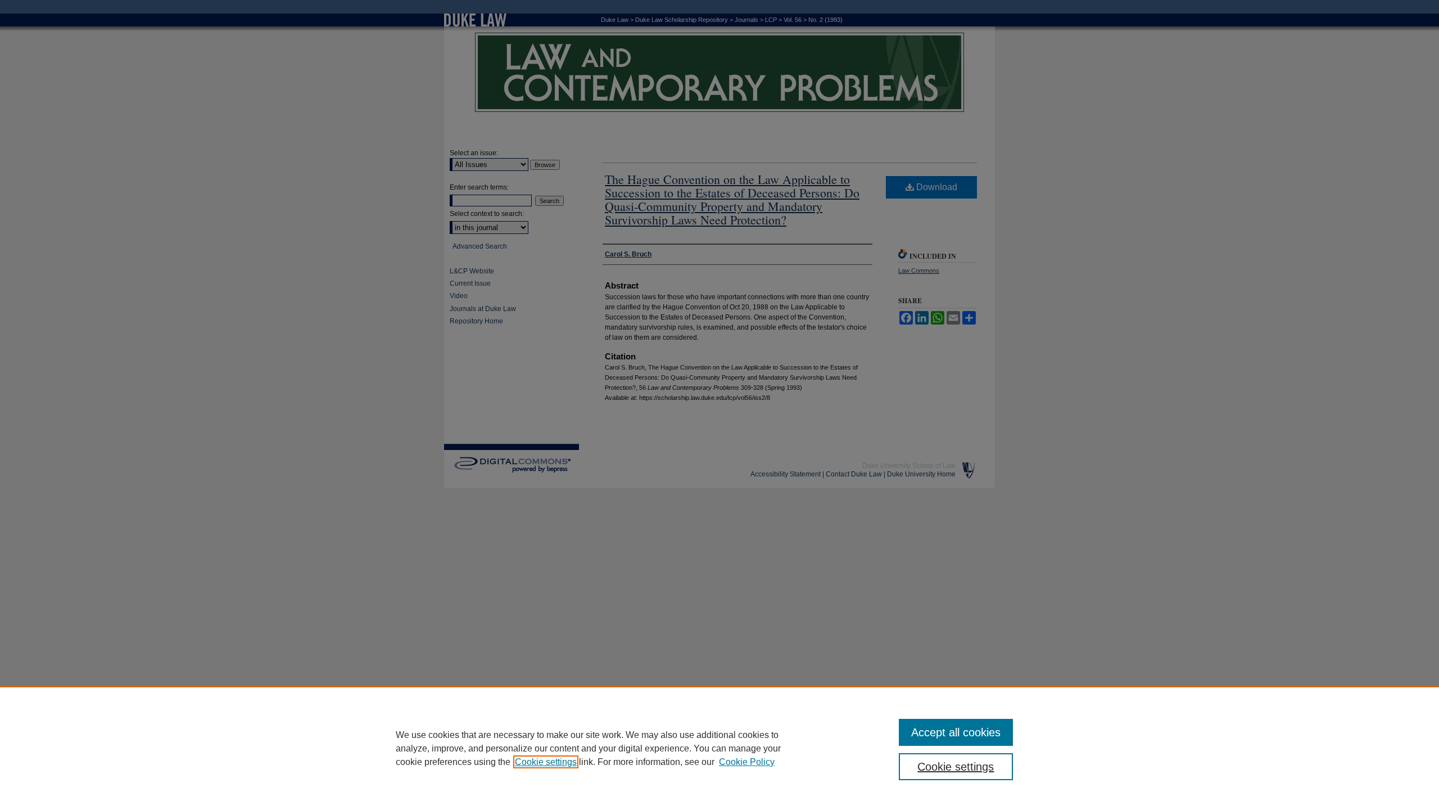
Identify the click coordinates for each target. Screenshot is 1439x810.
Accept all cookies (956, 732)
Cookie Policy (747, 762)
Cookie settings (546, 762)
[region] (719, 748)
